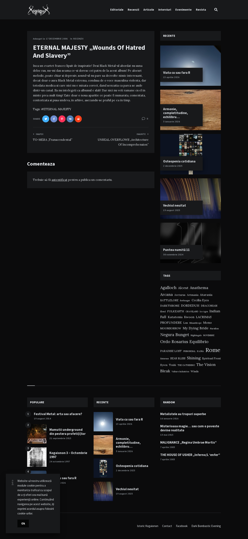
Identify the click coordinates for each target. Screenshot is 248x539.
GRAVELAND (192, 311)
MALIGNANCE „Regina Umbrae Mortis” (188, 442)
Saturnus (164, 358)
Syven (163, 365)
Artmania (192, 295)
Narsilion (214, 328)
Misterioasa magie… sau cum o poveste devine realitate (189, 428)
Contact (167, 526)
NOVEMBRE (208, 335)
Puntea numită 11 (176, 250)
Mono (207, 322)
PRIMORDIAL (189, 351)
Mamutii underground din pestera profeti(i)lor (67, 431)
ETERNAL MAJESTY (57, 109)
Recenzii (133, 9)
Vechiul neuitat (174, 205)
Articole (148, 9)
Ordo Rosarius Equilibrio (184, 341)
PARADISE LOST (171, 351)
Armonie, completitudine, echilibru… (175, 113)
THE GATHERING (186, 365)
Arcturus (179, 295)
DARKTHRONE (169, 305)
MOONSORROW (170, 328)
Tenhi (172, 365)
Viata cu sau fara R (176, 72)
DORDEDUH (190, 305)
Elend (163, 311)
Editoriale (116, 9)
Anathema (199, 287)
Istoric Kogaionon (147, 526)
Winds (195, 371)
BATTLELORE (169, 300)
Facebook (182, 526)
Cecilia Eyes (200, 300)
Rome (212, 350)
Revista (201, 9)
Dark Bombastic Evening (206, 526)
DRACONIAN (209, 305)
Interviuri (164, 9)
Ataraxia (206, 295)
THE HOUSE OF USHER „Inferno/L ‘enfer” (190, 455)
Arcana (166, 294)
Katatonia (175, 317)
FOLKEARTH (175, 311)
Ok (23, 523)
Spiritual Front (211, 358)
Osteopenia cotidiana (179, 161)
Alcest (183, 288)
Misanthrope (195, 323)
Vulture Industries (180, 371)
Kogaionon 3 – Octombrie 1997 (68, 455)
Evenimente (183, 9)
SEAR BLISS (177, 358)
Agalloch (168, 287)
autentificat (59, 180)
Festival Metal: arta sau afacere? (58, 414)
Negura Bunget (174, 334)
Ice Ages (204, 311)
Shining (194, 357)
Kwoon (189, 317)
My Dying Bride (195, 328)
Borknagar (185, 300)
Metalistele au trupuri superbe (183, 414)
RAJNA (200, 351)
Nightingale (196, 335)
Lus (185, 322)
